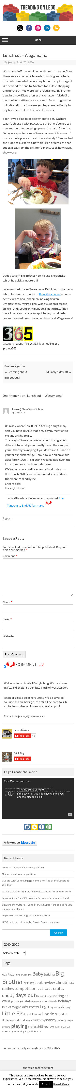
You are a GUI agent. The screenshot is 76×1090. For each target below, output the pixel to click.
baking (49, 974)
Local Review (33, 1014)
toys (27, 1031)
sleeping (7, 1031)
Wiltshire (36, 1031)
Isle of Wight (11, 1007)
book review (44, 982)
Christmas (65, 982)
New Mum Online (50, 294)
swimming (19, 1031)
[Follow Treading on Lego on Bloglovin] (19, 846)
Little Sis (13, 1013)
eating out (52, 343)
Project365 (31, 343)
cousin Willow (44, 988)
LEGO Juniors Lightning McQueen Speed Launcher (30, 922)
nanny (51, 1020)
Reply (6, 518)
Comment (10, 556)
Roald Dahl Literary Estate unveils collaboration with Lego (36, 891)
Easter (49, 996)
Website (8, 636)
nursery (61, 1020)
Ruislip (58, 1026)
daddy (8, 995)
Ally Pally (8, 974)
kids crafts (30, 1006)
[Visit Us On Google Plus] (48, 831)
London (49, 1013)
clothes (8, 988)
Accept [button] (46, 1084)
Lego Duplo (56, 1007)
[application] (38, 798)
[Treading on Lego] (38, 20)
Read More (61, 1084)
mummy (39, 1020)
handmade (51, 1001)
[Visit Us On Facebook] (41, 831)
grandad (24, 1001)
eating (19, 343)
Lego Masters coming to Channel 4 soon (26, 915)
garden (15, 1001)
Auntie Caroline (23, 974)
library (66, 1007)
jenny (11, 62)
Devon (40, 996)
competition (25, 988)
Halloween (36, 1001)
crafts (58, 988)
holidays (65, 1001)
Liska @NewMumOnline (27, 409)
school (66, 1026)
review (49, 1026)
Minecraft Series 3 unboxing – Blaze (23, 867)
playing (19, 1026)
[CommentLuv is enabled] (25, 666)
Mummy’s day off (59, 372)
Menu (38, 39)
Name (7, 602)
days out (25, 995)
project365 (9, 348)
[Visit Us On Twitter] (27, 831)
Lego (44, 1006)
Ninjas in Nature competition (19, 874)
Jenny (42, 1048)
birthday (29, 982)
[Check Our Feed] (34, 831)
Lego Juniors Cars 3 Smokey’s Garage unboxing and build (35, 898)
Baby (37, 973)
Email (7, 619)
